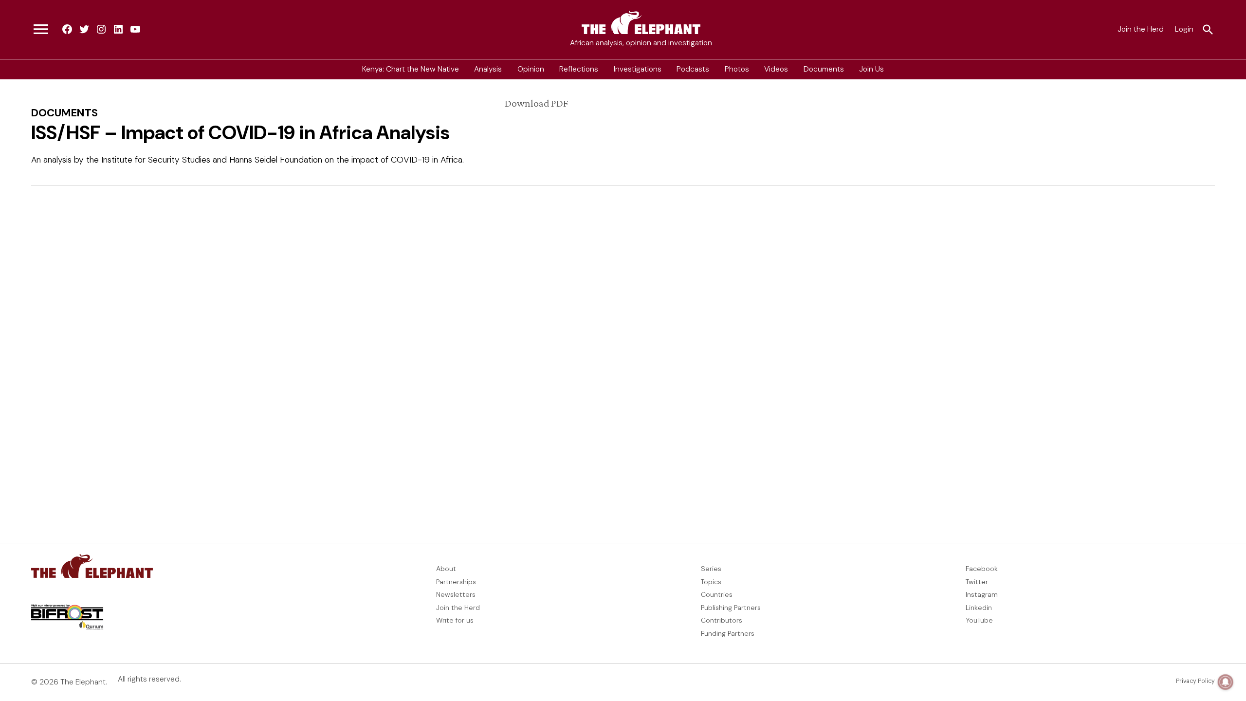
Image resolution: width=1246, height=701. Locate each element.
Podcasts (693, 69)
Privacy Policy (1195, 681)
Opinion (530, 69)
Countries (717, 594)
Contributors (721, 620)
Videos (776, 69)
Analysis (488, 69)
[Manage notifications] (1225, 682)
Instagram (982, 594)
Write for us (455, 620)
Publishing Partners (731, 607)
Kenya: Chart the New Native (410, 69)
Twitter (977, 581)
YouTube (979, 620)
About (446, 568)
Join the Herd (1141, 29)
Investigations (637, 69)
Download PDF (536, 103)
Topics (711, 581)
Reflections (578, 69)
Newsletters (456, 594)
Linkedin (979, 607)
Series (711, 568)
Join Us (871, 69)
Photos (737, 69)
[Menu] (41, 29)
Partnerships (456, 581)
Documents (824, 69)
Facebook (982, 568)
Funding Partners (727, 633)
